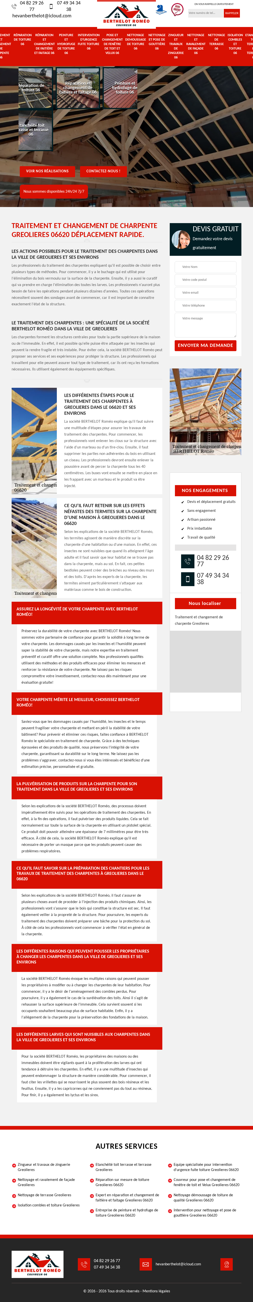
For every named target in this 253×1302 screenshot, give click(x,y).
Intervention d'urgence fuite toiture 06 (89, 42)
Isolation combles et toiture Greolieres (49, 1205)
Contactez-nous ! (103, 171)
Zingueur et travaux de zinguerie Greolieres (44, 1167)
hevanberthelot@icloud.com (41, 16)
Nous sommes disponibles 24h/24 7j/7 (53, 191)
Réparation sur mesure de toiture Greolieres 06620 (122, 1182)
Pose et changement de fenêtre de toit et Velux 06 (112, 44)
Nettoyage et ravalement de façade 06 (196, 44)
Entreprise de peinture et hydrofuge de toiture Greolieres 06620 (127, 1213)
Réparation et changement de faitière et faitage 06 (44, 44)
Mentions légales (156, 1291)
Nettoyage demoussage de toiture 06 (135, 42)
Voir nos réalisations (47, 171)
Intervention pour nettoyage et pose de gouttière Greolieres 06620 (205, 1213)
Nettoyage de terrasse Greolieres (44, 1195)
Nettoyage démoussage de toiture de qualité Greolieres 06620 (203, 1197)
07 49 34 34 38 (69, 6)
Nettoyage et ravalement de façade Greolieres (46, 1182)
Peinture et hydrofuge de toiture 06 (66, 44)
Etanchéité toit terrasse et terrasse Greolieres (123, 1167)
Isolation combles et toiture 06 (235, 44)
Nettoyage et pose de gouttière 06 (157, 42)
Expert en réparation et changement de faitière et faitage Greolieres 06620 (127, 1197)
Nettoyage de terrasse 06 (216, 42)
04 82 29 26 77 (31, 6)
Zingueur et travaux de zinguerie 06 (176, 46)
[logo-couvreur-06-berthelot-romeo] (126, 14)
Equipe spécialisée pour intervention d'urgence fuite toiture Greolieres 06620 (206, 1167)
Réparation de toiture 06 (23, 39)
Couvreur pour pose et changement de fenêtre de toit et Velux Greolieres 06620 (206, 1182)
